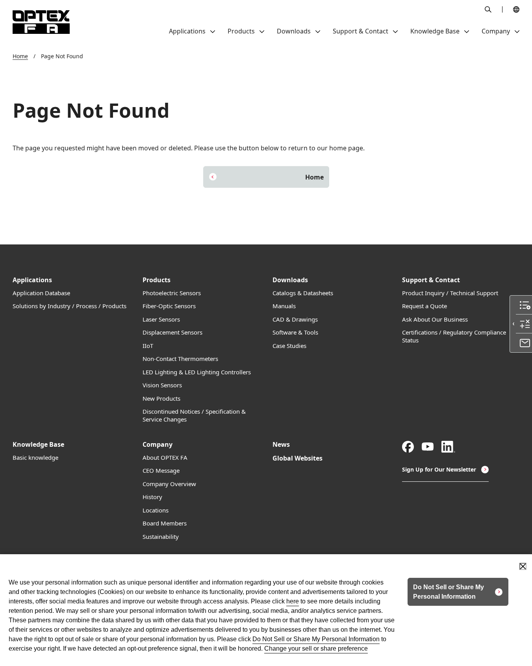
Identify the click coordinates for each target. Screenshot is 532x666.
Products (157, 280)
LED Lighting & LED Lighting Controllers (197, 372)
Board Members (165, 523)
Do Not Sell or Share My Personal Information (316, 639)
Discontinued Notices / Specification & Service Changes (194, 415)
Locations (156, 510)
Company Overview (169, 484)
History (152, 497)
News (281, 444)
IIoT (148, 346)
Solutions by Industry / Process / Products (69, 306)
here (292, 601)
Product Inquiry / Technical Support (450, 293)
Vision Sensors (162, 385)
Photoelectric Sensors (172, 293)
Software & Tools (295, 332)
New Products (161, 398)
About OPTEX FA (165, 457)
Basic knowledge (35, 457)
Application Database (41, 293)
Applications (32, 280)
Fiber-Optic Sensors (169, 306)
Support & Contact (431, 280)
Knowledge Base (38, 444)
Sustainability (161, 536)
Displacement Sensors (172, 332)
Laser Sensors (161, 319)
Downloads (290, 280)
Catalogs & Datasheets (302, 293)
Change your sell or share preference (316, 648)
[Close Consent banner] (522, 566)
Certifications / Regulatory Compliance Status (454, 336)
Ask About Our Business (435, 319)
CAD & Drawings (295, 319)
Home (20, 56)
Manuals (284, 306)
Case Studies (289, 346)
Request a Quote (424, 306)
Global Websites (297, 458)
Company (157, 444)
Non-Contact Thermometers (180, 359)
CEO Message (161, 470)
